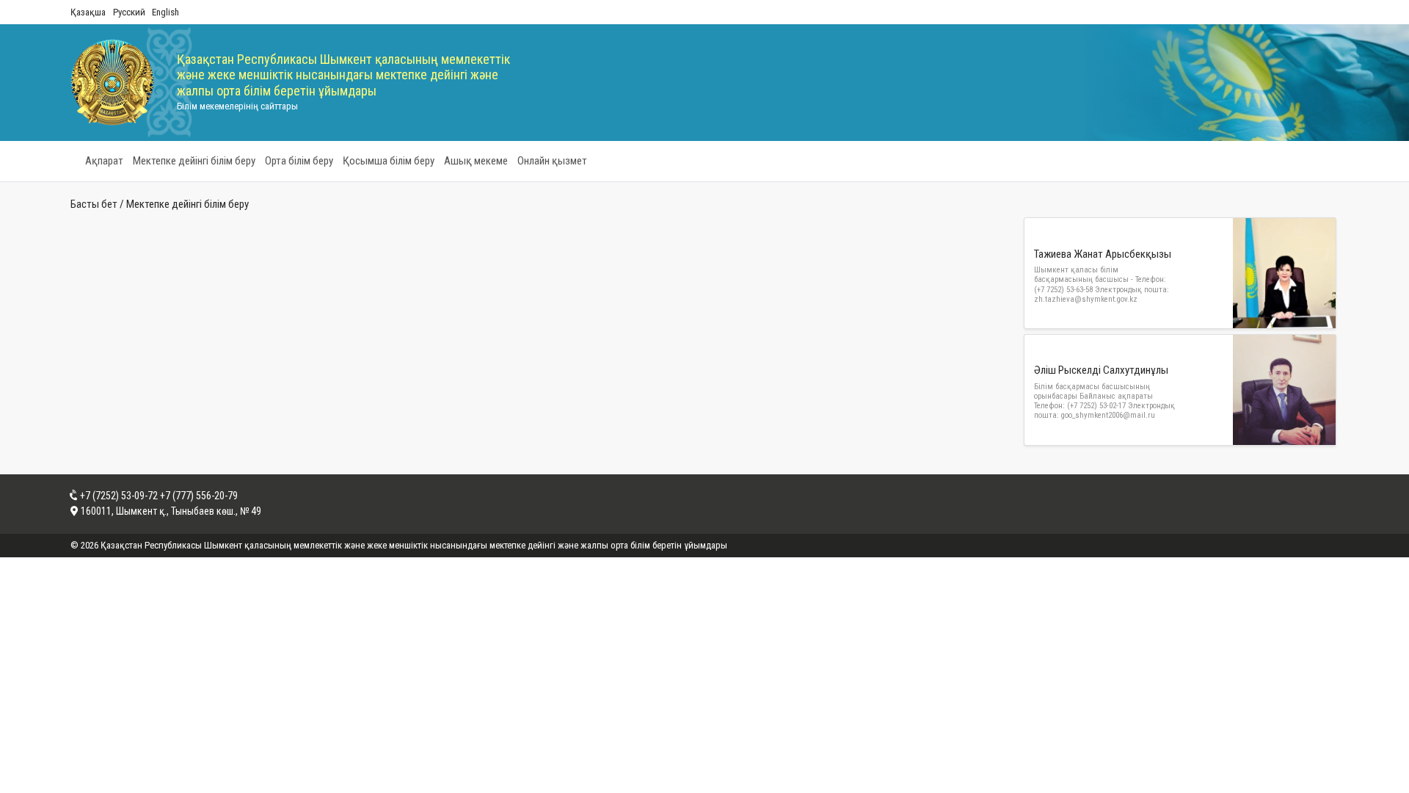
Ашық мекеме (476, 160)
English (165, 12)
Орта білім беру (299, 160)
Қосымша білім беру (388, 160)
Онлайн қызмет (552, 160)
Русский (129, 12)
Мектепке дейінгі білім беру (194, 160)
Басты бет (93, 204)
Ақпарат (104, 160)
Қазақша (88, 12)
